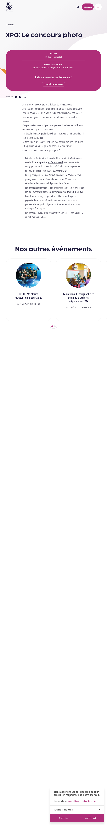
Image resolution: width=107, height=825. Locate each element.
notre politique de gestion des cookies (82, 800)
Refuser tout (63, 818)
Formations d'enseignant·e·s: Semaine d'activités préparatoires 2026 (78, 297)
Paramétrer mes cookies (63, 809)
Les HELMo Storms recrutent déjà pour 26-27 (28, 296)
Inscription (88, 7)
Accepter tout (90, 818)
